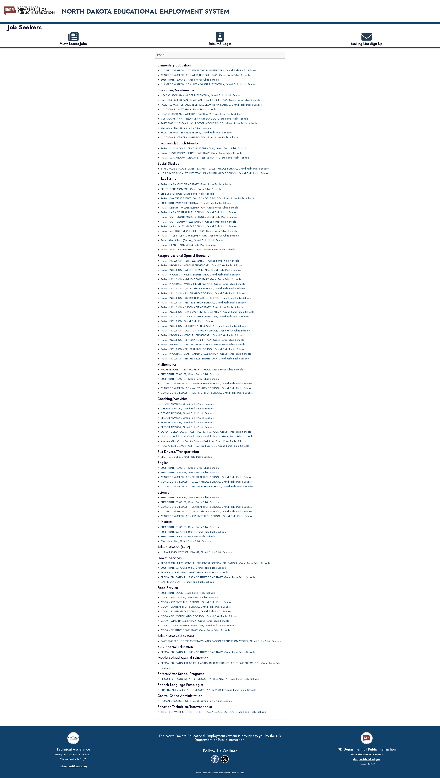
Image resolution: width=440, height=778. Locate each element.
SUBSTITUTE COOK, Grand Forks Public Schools (188, 536)
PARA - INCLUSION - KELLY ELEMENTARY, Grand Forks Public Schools (200, 261)
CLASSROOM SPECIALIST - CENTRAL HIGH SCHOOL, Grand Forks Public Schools (206, 383)
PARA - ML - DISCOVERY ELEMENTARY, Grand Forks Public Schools (199, 231)
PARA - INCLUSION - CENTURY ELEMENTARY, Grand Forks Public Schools (202, 340)
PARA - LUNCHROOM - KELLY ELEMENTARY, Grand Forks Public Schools (201, 153)
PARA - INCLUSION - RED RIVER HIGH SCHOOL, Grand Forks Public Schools (203, 303)
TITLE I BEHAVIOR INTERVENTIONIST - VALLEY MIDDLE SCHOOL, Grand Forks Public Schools (213, 712)
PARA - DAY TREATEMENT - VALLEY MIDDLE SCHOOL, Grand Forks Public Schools (207, 198)
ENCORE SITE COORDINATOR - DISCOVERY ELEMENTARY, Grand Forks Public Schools (210, 679)
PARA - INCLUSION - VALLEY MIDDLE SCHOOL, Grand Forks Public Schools (203, 288)
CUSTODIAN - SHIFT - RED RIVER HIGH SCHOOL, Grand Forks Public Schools (204, 119)
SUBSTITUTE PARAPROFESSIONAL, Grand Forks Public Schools (196, 203)
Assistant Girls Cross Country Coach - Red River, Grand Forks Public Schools (203, 441)
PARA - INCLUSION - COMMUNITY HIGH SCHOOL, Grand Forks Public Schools (205, 330)
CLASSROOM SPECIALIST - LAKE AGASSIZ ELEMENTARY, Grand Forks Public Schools (209, 84)
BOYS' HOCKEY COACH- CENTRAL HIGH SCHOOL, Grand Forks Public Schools (206, 432)
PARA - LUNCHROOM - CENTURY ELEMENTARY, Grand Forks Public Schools (204, 148)
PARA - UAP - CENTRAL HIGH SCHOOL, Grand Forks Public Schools (199, 212)
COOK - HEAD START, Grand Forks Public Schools (189, 597)
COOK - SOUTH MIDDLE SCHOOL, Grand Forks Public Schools (196, 611)
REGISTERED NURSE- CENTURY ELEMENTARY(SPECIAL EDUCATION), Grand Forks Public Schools (215, 563)
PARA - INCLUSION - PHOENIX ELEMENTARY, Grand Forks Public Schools (202, 307)
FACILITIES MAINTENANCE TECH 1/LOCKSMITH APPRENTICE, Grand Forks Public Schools (211, 105)
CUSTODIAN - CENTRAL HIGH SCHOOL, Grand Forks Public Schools (199, 137)
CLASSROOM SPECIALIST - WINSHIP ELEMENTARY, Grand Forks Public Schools (205, 75)
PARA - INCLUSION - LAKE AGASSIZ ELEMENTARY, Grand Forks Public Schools (205, 316)
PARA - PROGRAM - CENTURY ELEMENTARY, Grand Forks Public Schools (202, 335)
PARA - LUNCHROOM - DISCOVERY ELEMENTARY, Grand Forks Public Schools (205, 158)
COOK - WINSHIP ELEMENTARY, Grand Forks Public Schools (195, 621)
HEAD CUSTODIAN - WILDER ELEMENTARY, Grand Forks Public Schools (201, 95)
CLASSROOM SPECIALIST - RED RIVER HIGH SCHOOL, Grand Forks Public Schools (207, 393)
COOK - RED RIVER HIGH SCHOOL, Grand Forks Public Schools (197, 602)
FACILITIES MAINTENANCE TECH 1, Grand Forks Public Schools (197, 132)
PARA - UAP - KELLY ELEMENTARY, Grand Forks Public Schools (196, 184)
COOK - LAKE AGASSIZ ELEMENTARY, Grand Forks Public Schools (198, 625)
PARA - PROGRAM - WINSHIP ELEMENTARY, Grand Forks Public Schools (201, 265)
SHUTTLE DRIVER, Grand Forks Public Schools (186, 457)
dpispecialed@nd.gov (366, 759)
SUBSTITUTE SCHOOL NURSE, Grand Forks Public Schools (193, 532)
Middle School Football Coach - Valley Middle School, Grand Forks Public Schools (207, 436)
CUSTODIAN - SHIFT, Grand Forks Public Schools (188, 109)
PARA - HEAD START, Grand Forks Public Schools (189, 245)
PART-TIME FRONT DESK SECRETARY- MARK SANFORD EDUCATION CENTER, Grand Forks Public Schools (221, 641)
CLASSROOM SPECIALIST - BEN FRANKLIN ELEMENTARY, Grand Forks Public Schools (208, 70)
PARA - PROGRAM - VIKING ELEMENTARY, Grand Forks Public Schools (200, 275)
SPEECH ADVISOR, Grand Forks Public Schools (187, 418)
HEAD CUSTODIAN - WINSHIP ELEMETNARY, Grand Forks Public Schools (202, 114)
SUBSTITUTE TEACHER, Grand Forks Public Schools (190, 80)
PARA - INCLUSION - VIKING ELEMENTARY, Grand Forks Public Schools (201, 279)
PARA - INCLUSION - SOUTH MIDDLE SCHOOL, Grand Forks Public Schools (203, 293)
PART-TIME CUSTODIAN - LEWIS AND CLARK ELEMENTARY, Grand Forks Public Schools (210, 100)
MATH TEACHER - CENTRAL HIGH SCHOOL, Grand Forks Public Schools (202, 369)
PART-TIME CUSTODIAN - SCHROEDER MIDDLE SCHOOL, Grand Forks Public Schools (209, 123)
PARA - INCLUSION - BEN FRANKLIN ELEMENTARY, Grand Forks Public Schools (205, 358)
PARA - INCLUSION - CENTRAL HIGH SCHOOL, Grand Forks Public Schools (203, 349)
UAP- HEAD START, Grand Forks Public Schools (187, 582)
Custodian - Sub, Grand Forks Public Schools (186, 128)
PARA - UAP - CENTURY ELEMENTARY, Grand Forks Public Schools (198, 222)
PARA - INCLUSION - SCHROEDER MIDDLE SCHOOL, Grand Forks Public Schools (206, 298)
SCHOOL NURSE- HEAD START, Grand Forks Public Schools (194, 572)
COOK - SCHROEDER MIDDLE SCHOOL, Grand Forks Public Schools (199, 616)
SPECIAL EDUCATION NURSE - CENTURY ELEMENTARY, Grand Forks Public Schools (208, 577)
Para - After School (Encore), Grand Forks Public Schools (193, 240)
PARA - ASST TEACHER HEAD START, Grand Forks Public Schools (198, 249)
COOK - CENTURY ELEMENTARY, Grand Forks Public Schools (195, 630)
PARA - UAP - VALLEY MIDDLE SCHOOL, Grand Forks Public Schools (199, 226)
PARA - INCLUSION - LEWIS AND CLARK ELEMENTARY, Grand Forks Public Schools (207, 312)
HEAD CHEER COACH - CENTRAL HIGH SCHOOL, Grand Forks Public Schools (205, 446)
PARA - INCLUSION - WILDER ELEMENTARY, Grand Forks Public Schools (201, 270)
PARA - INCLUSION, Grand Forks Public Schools (187, 321)
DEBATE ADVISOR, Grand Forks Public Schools (187, 404)
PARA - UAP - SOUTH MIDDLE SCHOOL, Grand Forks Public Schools (199, 217)
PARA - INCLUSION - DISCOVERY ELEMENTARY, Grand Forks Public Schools (203, 326)
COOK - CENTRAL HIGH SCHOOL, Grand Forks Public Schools (196, 607)
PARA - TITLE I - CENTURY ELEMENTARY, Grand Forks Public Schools (200, 236)
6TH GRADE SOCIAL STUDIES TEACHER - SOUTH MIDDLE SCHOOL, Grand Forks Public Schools (215, 173)
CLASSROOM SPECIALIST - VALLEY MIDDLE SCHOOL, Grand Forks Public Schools (206, 388)
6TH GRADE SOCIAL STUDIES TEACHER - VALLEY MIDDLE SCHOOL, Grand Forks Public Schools (215, 169)
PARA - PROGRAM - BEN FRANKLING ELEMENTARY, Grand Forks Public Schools (206, 354)
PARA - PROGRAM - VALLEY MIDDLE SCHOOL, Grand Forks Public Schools (203, 284)
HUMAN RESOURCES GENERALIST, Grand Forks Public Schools (196, 552)
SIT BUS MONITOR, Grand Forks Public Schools (187, 194)
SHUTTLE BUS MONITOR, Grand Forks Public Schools (191, 189)
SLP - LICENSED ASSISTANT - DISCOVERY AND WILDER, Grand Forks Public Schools (208, 690)
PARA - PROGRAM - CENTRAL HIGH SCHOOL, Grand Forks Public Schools (203, 344)
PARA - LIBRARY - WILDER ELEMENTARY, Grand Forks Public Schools (199, 208)
